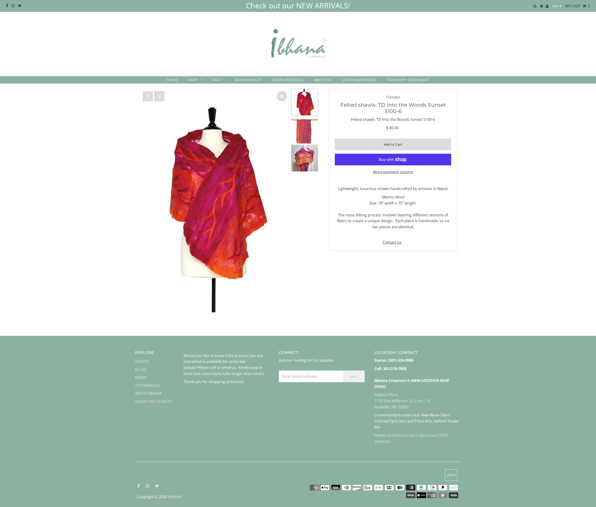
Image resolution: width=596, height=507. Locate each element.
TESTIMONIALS (147, 385)
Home (172, 80)
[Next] (159, 96)
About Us (323, 80)
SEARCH (142, 361)
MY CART (577, 6)
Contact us (392, 242)
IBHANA (175, 496)
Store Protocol (288, 80)
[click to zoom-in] (282, 96)
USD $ (557, 6)
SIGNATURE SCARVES (153, 401)
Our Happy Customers (408, 80)
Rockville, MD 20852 (391, 406)
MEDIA (140, 377)
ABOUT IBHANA (148, 393)
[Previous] (148, 96)
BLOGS (141, 369)
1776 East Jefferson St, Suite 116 (402, 400)
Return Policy (248, 80)
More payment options (393, 171)
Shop (192, 80)
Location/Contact (359, 80)
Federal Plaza (386, 394)
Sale (216, 80)
